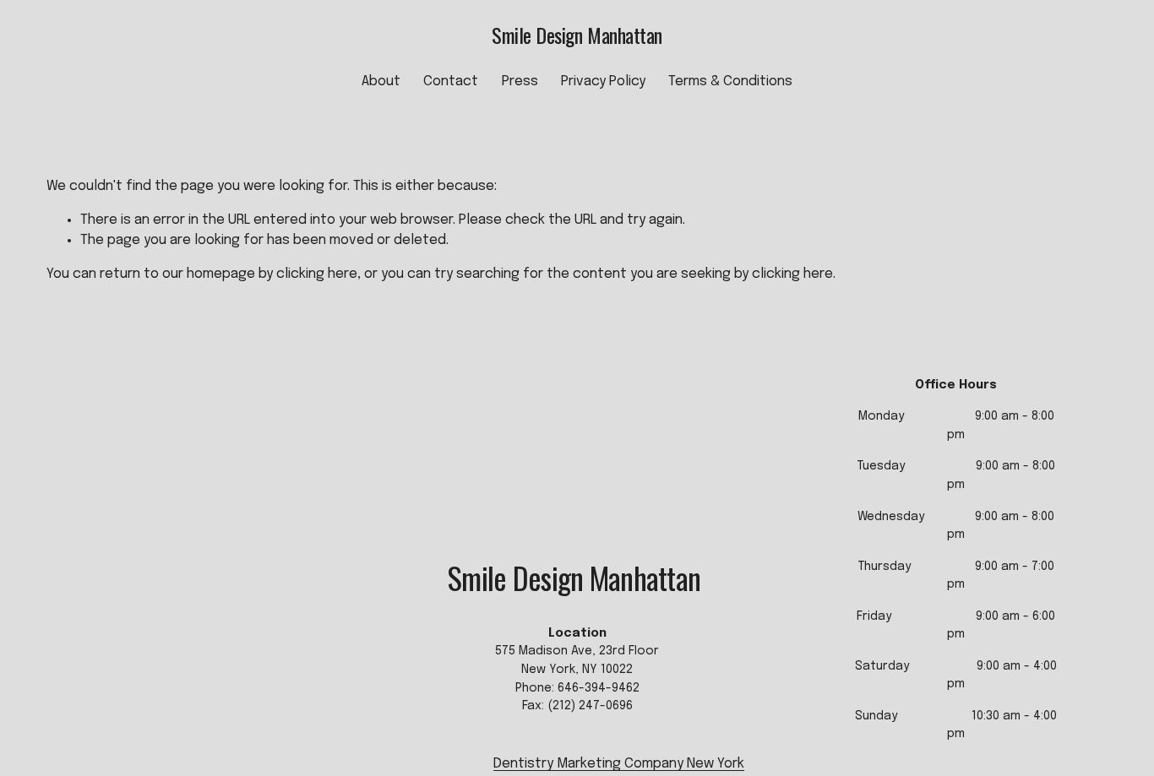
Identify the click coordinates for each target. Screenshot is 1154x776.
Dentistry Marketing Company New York (618, 764)
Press (520, 81)
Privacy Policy (603, 81)
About (381, 81)
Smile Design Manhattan (576, 34)
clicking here (316, 274)
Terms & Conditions (730, 81)
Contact (450, 81)
